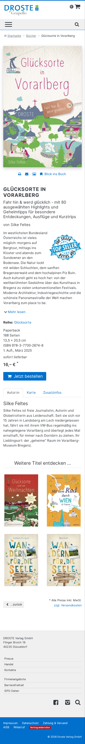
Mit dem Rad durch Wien (64, 483)
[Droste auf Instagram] (66, 702)
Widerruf (19, 727)
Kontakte (10, 670)
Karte (31, 392)
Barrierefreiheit (14, 685)
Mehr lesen (17, 312)
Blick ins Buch (55, 174)
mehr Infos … (23, 505)
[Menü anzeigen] (8, 24)
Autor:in (13, 392)
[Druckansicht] (19, 174)
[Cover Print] (34, 174)
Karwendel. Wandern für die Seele (21, 544)
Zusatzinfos (52, 392)
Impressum (10, 723)
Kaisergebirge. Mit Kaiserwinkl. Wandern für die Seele (64, 546)
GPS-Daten (11, 690)
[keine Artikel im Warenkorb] (77, 7)
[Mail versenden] (26, 174)
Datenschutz (30, 723)
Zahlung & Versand (55, 723)
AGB (6, 727)
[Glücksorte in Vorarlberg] (42, 106)
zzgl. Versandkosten (68, 605)
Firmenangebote (15, 679)
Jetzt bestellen (28, 376)
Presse (8, 658)
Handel (8, 664)
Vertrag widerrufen (40, 727)
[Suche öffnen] (77, 24)
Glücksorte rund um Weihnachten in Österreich (21, 485)
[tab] (13, 392)
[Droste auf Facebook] (56, 702)
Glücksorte (22, 322)
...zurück (15, 604)
